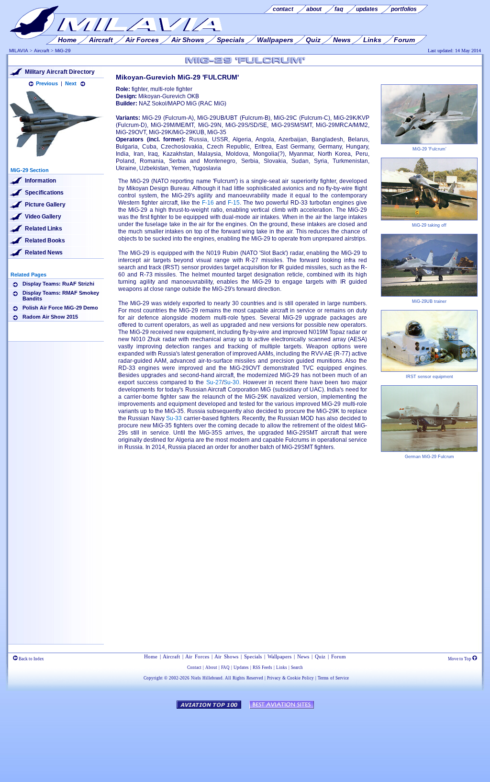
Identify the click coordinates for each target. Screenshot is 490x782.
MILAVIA (18, 50)
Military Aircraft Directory (60, 72)
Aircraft (41, 50)
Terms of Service (333, 678)
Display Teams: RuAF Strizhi (58, 284)
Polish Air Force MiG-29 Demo (60, 307)
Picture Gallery (45, 204)
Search (297, 667)
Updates (241, 667)
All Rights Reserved (244, 678)
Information (40, 180)
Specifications (44, 192)
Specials (253, 656)
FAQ (225, 667)
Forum (338, 656)
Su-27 (214, 382)
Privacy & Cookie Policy (290, 678)
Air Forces (197, 656)
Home (150, 656)
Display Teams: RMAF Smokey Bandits (60, 295)
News (303, 656)
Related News (44, 252)
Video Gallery (43, 216)
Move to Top (460, 658)
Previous (47, 83)
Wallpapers (279, 656)
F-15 (234, 202)
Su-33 (174, 418)
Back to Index (31, 658)
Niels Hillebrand (207, 678)
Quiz (320, 656)
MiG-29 (63, 50)
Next (71, 83)
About (211, 667)
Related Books (45, 240)
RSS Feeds (262, 667)
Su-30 (231, 382)
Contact (194, 667)
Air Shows (226, 656)
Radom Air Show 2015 (50, 317)
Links (281, 667)
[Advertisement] (56, 494)
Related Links (43, 228)
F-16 (208, 202)
